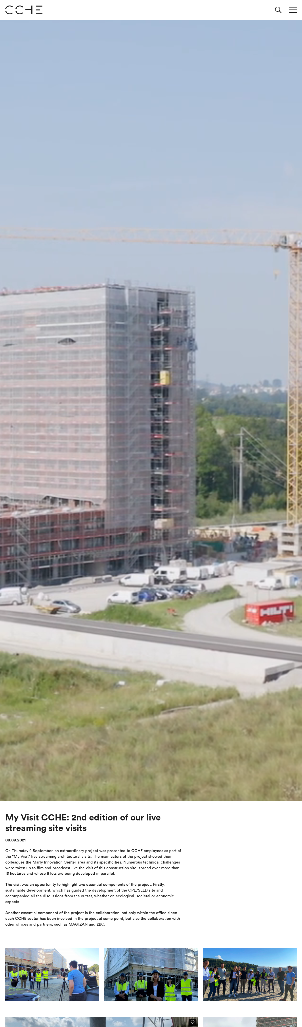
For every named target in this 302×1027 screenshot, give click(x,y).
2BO (100, 924)
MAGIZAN (78, 924)
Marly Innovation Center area (58, 862)
